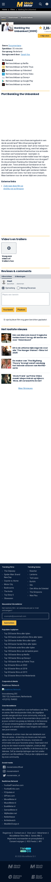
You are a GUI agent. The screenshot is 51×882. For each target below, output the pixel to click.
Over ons (31, 833)
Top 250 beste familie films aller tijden (20, 644)
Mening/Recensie (28, 288)
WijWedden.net (10, 813)
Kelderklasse (9, 817)
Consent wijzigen (17, 841)
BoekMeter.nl (9, 806)
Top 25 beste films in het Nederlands (19, 676)
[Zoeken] (40, 4)
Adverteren (42, 833)
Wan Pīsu (34, 595)
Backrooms (9, 588)
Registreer (7, 833)
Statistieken (27, 17)
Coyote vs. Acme (11, 581)
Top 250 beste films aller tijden (17, 633)
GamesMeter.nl (10, 810)
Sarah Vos (25, 54)
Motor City (8, 584)
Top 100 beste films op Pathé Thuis (19, 662)
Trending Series (34, 567)
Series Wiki (35, 836)
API (40, 841)
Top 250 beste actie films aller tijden (19, 647)
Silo (31, 585)
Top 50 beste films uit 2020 (15, 665)
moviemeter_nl (13, 775)
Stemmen (13, 17)
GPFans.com (9, 796)
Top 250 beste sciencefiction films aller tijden (23, 637)
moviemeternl (12, 771)
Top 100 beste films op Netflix (16, 655)
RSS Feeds (31, 841)
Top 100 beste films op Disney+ (17, 658)
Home (4, 9)
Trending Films (8, 567)
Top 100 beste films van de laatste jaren (21, 651)
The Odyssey (9, 571)
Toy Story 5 (9, 595)
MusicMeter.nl (10, 803)
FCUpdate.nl (9, 792)
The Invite (8, 591)
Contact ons (19, 833)
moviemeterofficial (14, 767)
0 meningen (20, 276)
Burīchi (32, 581)
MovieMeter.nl (10, 799)
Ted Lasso (34, 578)
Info (3, 17)
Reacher (33, 571)
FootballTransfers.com (14, 785)
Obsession (8, 598)
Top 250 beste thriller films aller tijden (20, 640)
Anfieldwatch (10, 820)
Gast (9, 281)
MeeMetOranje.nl (11, 824)
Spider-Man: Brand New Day (12, 575)
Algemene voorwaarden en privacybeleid (24, 838)
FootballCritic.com (11, 789)
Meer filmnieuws (25, 388)
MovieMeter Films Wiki (19, 836)
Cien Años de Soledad (39, 588)
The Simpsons (36, 592)
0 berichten (7, 276)
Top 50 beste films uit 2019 (15, 672)
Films (12, 9)
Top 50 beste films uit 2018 (15, 669)
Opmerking (10, 288)
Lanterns (33, 574)
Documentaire (15, 46)
